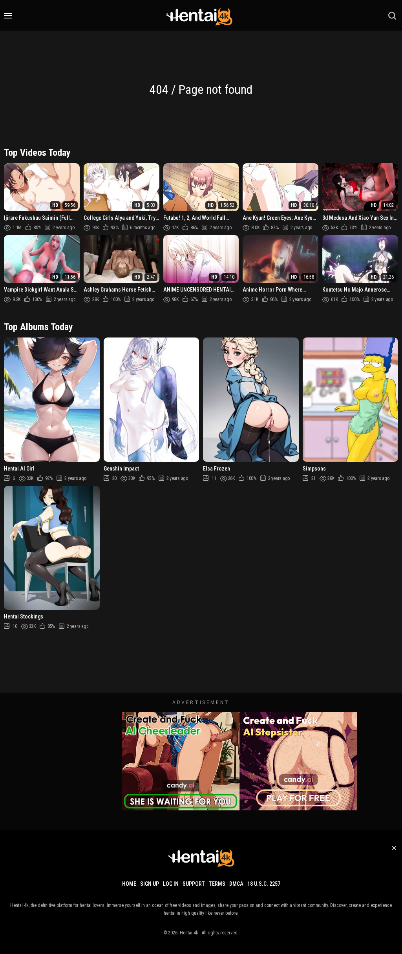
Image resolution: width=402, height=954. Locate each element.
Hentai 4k (189, 933)
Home (129, 884)
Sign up (149, 884)
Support (194, 884)
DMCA (236, 884)
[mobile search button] (392, 16)
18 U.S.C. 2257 (263, 884)
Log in (171, 884)
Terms (217, 884)
